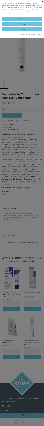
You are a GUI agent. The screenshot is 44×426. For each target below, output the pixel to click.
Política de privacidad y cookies (31, 34)
